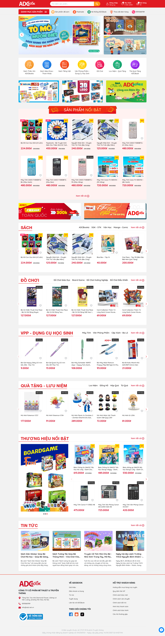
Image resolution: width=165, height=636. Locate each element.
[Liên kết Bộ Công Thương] (31, 617)
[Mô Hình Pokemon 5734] (57, 402)
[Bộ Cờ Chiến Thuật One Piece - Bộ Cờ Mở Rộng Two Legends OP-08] (57, 297)
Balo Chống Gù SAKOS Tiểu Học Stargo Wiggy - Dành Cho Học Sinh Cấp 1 (108, 468)
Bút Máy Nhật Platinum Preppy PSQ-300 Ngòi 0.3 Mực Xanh (108, 364)
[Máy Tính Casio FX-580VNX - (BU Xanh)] (133, 167)
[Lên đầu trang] (161, 624)
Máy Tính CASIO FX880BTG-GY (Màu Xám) (132, 144)
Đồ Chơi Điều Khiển (119, 280)
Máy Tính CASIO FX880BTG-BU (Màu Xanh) (31, 181)
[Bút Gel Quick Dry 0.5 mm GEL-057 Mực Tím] (57, 349)
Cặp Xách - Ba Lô (120, 332)
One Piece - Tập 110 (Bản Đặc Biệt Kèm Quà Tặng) (133, 258)
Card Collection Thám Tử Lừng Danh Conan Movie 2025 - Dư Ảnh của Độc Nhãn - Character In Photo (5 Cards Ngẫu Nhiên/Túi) (133, 311)
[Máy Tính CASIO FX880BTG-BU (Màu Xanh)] (32, 167)
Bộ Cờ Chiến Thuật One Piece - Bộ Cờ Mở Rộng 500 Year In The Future (82, 311)
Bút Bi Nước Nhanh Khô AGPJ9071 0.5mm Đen (130, 364)
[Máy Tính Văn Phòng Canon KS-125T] (133, 492)
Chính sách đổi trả (119, 603)
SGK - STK (96, 227)
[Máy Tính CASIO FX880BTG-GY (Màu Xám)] (133, 130)
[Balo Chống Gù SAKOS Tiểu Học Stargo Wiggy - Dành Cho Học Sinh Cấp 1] (109, 454)
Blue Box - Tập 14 (103, 257)
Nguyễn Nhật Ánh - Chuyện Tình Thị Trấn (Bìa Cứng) (81, 144)
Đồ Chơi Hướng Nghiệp (97, 280)
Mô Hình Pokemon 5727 (29, 415)
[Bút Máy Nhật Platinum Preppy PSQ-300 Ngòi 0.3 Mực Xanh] (108, 349)
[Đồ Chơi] (99, 64)
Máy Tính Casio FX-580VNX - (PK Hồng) (107, 181)
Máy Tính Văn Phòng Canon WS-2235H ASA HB (108, 506)
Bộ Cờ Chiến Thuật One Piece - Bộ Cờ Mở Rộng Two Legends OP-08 (57, 311)
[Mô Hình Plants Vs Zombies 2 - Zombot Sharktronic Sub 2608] (82, 402)
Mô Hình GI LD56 (128, 415)
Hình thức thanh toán (120, 606)
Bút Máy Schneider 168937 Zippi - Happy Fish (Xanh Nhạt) (81, 364)
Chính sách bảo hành (120, 610)
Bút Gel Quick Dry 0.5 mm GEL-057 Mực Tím (55, 364)
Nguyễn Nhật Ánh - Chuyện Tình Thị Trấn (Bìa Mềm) (107, 144)
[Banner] (125, 25)
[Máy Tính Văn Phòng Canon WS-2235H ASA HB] (109, 492)
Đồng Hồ (104, 385)
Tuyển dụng (73, 599)
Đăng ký (112, 5)
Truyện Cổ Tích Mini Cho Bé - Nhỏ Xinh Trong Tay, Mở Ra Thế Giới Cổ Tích (98, 555)
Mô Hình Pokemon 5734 (55, 415)
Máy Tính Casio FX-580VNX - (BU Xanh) (132, 181)
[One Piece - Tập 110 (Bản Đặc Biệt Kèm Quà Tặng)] (133, 244)
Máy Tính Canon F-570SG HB (84, 505)
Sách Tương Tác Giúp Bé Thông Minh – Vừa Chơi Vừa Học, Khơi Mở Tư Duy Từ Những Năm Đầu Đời (66, 555)
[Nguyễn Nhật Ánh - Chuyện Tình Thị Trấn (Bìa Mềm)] (108, 130)
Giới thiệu (72, 587)
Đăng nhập (113, 3)
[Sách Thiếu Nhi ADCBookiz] (29, 64)
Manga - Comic (121, 227)
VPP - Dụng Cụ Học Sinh (47, 333)
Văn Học (107, 227)
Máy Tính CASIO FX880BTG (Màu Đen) (56, 181)
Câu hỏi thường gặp (120, 614)
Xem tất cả (81, 196)
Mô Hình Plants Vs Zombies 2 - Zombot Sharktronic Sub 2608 (82, 416)
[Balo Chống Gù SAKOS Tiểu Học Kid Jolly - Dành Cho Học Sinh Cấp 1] (84, 454)
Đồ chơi (30, 280)
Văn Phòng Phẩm (101, 332)
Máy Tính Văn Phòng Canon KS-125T (133, 506)
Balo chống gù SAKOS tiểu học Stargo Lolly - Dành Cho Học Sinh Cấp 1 (133, 468)
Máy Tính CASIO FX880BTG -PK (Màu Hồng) (82, 181)
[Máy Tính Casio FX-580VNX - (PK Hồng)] (108, 167)
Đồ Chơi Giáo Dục (62, 280)
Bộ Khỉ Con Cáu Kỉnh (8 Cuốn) (32, 143)
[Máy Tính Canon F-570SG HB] (84, 492)
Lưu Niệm (93, 385)
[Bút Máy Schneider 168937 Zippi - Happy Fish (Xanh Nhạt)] (82, 349)
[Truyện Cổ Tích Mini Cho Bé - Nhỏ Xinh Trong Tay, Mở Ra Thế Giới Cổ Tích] (98, 541)
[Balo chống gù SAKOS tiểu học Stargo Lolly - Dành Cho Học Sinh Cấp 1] (133, 454)
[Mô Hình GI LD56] (133, 402)
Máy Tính (86, 332)
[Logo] (39, 583)
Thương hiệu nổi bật (45, 438)
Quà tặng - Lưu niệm (44, 385)
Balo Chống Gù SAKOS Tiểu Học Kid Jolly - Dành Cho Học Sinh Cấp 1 (84, 468)
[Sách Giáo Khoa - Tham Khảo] (46, 64)
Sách (26, 227)
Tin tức (29, 525)
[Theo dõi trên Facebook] (71, 614)
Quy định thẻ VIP (119, 591)
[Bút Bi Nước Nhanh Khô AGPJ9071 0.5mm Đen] (133, 349)
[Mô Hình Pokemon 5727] (32, 402)
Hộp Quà (114, 385)
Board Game (78, 280)
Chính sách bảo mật (120, 595)
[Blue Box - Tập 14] (108, 244)
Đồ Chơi (100, 71)
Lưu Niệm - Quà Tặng (117, 71)
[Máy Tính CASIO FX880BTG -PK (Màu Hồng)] (82, 167)
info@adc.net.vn (28, 607)
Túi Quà (124, 385)
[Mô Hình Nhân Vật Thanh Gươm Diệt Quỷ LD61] (108, 402)
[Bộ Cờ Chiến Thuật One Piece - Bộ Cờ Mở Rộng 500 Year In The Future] (82, 297)
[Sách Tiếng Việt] (64, 64)
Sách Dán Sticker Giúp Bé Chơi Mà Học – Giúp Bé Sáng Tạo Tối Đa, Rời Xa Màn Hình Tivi (34, 555)
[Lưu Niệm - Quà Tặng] (117, 64)
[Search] (97, 4)
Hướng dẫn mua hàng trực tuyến (125, 587)
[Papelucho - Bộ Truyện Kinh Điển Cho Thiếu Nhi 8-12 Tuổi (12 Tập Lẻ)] (57, 130)
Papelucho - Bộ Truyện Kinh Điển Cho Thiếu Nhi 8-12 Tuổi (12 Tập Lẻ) (56, 144)
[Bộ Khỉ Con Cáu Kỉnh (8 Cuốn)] (32, 130)
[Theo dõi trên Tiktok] (82, 614)
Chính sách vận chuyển (121, 599)
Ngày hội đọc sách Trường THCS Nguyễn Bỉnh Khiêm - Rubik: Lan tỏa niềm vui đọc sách (129, 555)
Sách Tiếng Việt (64, 71)
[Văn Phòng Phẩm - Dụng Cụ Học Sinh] (82, 64)
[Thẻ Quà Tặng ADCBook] (135, 64)
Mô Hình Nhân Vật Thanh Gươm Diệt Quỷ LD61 (106, 416)
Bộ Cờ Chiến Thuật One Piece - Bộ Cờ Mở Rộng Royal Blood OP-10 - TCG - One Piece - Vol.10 (31, 311)
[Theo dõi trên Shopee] (77, 614)
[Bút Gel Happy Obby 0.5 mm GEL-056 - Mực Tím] (32, 349)
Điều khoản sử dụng (76, 591)
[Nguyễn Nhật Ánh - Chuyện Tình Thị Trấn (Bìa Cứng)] (82, 130)
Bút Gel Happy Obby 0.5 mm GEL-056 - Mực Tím (31, 364)
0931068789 (26, 604)
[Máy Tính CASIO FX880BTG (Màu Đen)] (57, 167)
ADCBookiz (84, 227)
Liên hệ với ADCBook (77, 603)
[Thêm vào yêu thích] (40, 138)
